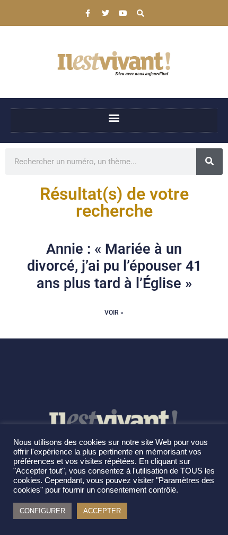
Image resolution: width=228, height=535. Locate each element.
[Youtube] (123, 13)
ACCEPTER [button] (102, 511)
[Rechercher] (209, 161)
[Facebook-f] (88, 13)
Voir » (114, 312)
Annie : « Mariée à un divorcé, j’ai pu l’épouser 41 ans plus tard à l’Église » (114, 266)
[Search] (140, 13)
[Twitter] (105, 13)
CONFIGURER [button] (42, 511)
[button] (114, 118)
